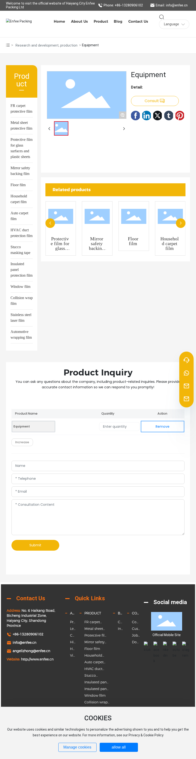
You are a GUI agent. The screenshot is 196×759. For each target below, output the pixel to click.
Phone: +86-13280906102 (123, 5)
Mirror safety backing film (96, 246)
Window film (20, 287)
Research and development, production (46, 45)
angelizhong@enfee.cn (31, 651)
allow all (119, 747)
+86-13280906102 (28, 634)
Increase (22, 442)
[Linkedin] (166, 645)
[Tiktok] (147, 645)
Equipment (21, 426)
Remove (162, 426)
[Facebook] (157, 645)
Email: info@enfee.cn (172, 5)
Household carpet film (169, 243)
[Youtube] (176, 645)
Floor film (18, 185)
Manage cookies (77, 747)
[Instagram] (185, 645)
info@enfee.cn (24, 642)
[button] (50, 223)
